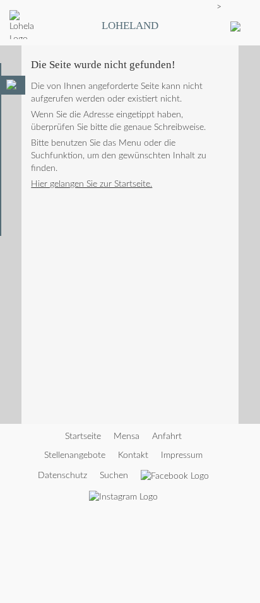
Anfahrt (167, 436)
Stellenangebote (74, 455)
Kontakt (133, 455)
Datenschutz (62, 475)
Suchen (114, 475)
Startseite (83, 436)
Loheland (130, 26)
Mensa (126, 436)
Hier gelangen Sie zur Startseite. (91, 184)
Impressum (182, 455)
